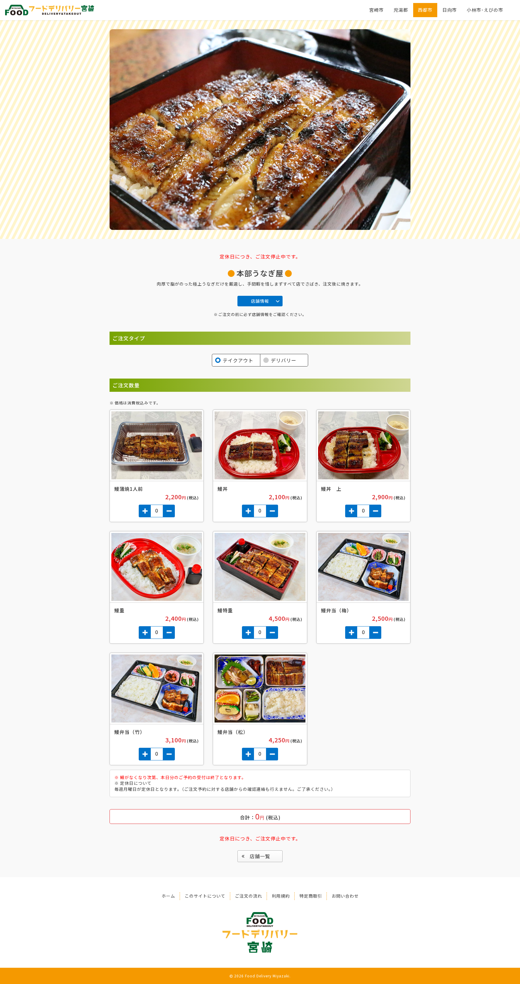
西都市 (425, 10)
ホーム (168, 896)
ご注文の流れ (248, 896)
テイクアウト (238, 360)
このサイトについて (205, 896)
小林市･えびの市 (485, 10)
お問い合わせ (345, 896)
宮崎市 (376, 10)
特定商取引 (310, 896)
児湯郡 (401, 10)
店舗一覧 (260, 856)
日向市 (449, 10)
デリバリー (283, 360)
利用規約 (281, 896)
